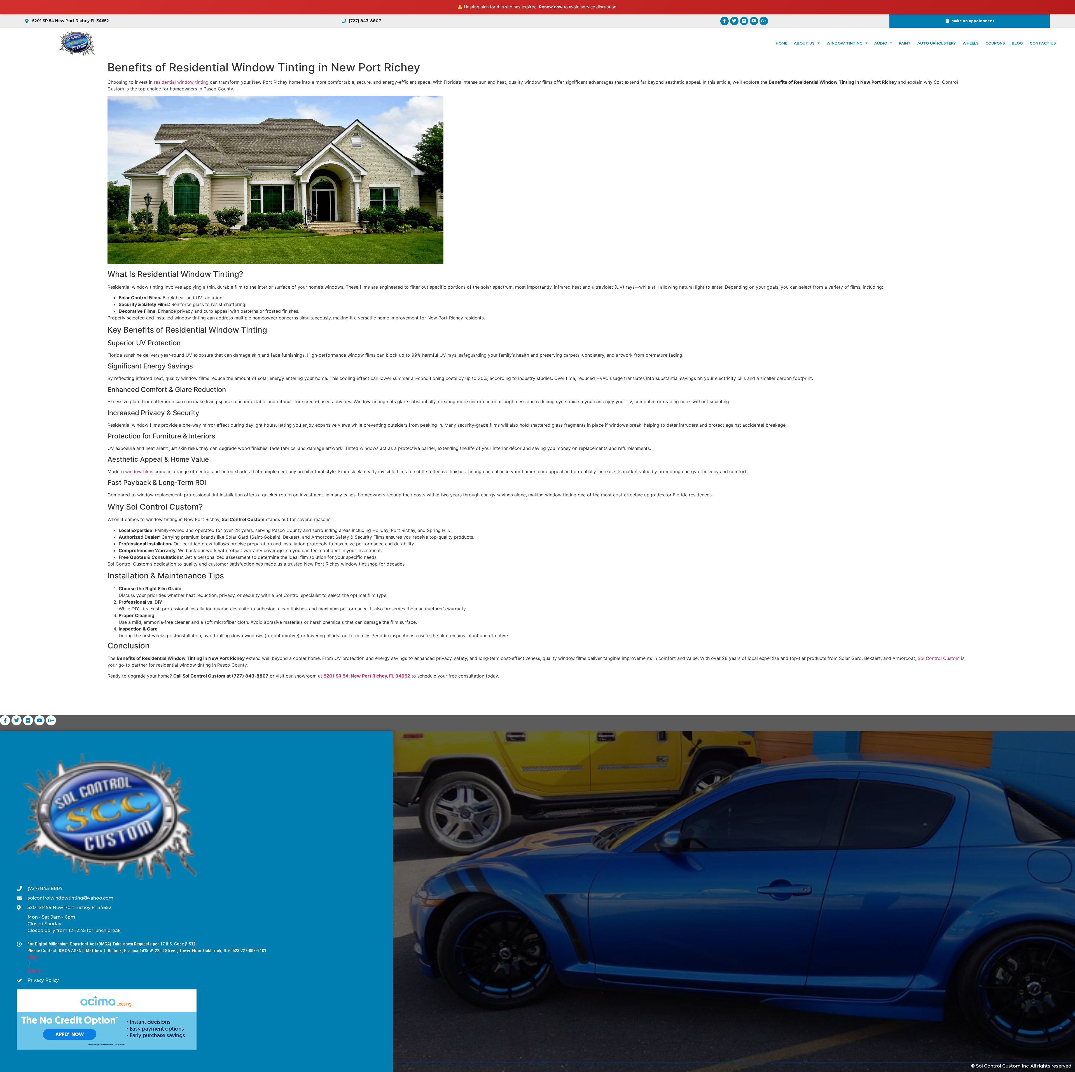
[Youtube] (754, 21)
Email (32, 957)
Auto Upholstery (936, 43)
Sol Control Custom (939, 658)
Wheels (970, 43)
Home (781, 43)
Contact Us (1043, 43)
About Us (804, 43)
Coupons (995, 43)
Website (35, 970)
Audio (880, 43)
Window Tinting (844, 43)
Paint (905, 43)
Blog (1017, 43)
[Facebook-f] (724, 21)
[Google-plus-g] (763, 21)
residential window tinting (181, 82)
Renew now (551, 7)
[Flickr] (744, 21)
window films (139, 471)
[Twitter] (734, 21)
